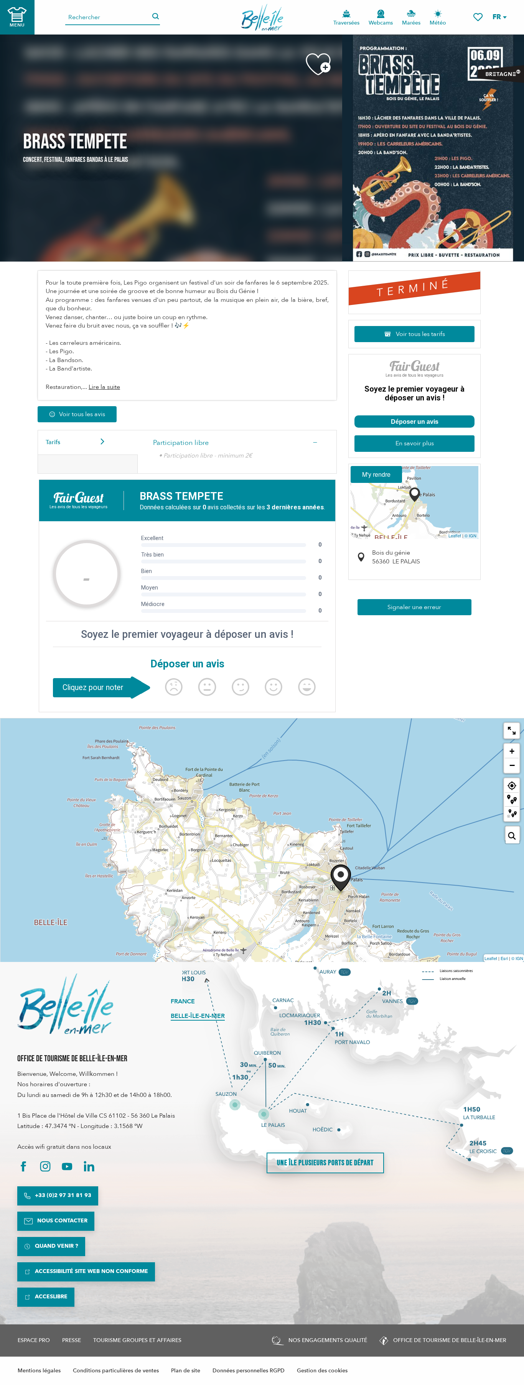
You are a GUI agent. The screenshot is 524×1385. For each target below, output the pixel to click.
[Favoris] (478, 17)
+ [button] (511, 751)
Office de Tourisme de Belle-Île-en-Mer (72, 1059)
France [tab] (183, 1001)
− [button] (512, 765)
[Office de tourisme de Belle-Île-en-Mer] (65, 1003)
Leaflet (454, 535)
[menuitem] (262, 17)
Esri (504, 958)
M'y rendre (376, 474)
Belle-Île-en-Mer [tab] (198, 1016)
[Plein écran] (512, 731)
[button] (499, 17)
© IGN (470, 535)
